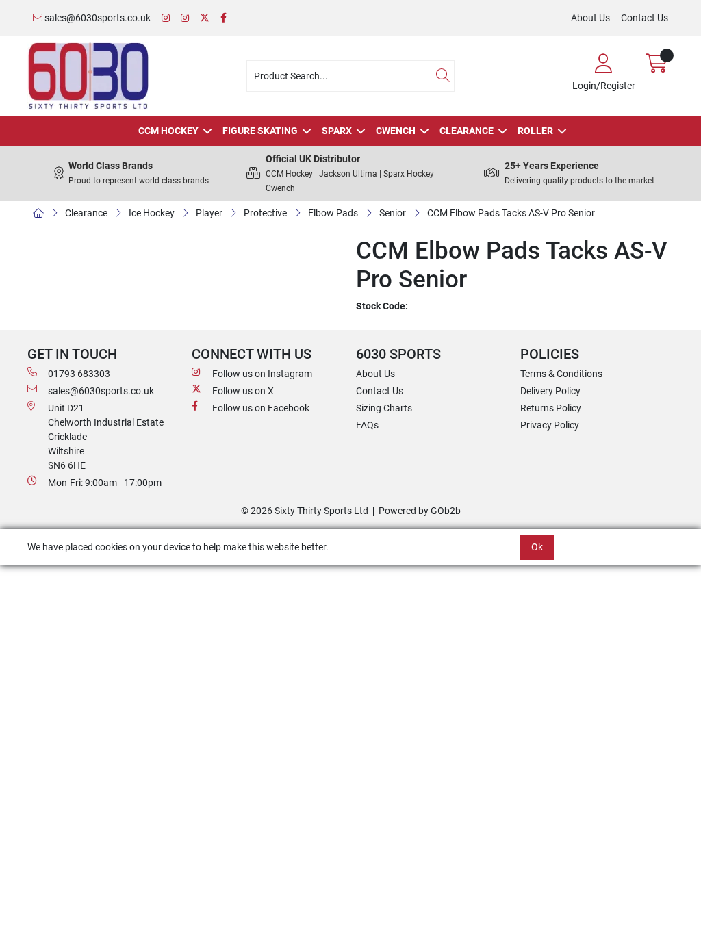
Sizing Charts (384, 407)
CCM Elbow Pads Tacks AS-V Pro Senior (511, 212)
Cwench (396, 130)
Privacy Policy (549, 425)
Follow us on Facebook (260, 407)
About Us (590, 17)
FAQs (367, 425)
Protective (265, 212)
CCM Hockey (168, 130)
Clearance (466, 130)
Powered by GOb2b (420, 510)
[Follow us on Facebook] (223, 18)
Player (209, 212)
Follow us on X (243, 390)
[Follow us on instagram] (184, 18)
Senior (392, 212)
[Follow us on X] (204, 18)
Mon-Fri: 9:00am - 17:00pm (105, 482)
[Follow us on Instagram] (165, 18)
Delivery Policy (550, 390)
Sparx (337, 130)
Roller (535, 130)
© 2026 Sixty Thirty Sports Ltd (304, 510)
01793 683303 (79, 373)
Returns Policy (550, 407)
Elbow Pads (333, 212)
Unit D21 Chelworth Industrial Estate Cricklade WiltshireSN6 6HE (106, 436)
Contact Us (644, 17)
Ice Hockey (152, 212)
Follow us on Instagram (262, 373)
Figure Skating (260, 130)
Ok (537, 546)
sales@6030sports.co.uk (96, 17)
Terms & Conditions (561, 373)
